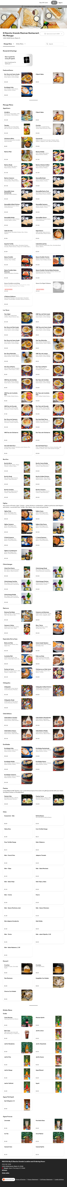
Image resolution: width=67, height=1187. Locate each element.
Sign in (60, 2)
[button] (9, 44)
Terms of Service (21, 1179)
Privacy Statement (33, 1179)
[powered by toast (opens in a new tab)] (8, 1180)
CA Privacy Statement (46, 1179)
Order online (5, 1173)
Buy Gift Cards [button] (44, 2)
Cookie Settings (59, 1179)
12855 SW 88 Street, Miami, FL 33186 (12, 1166)
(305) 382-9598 (6, 1164)
